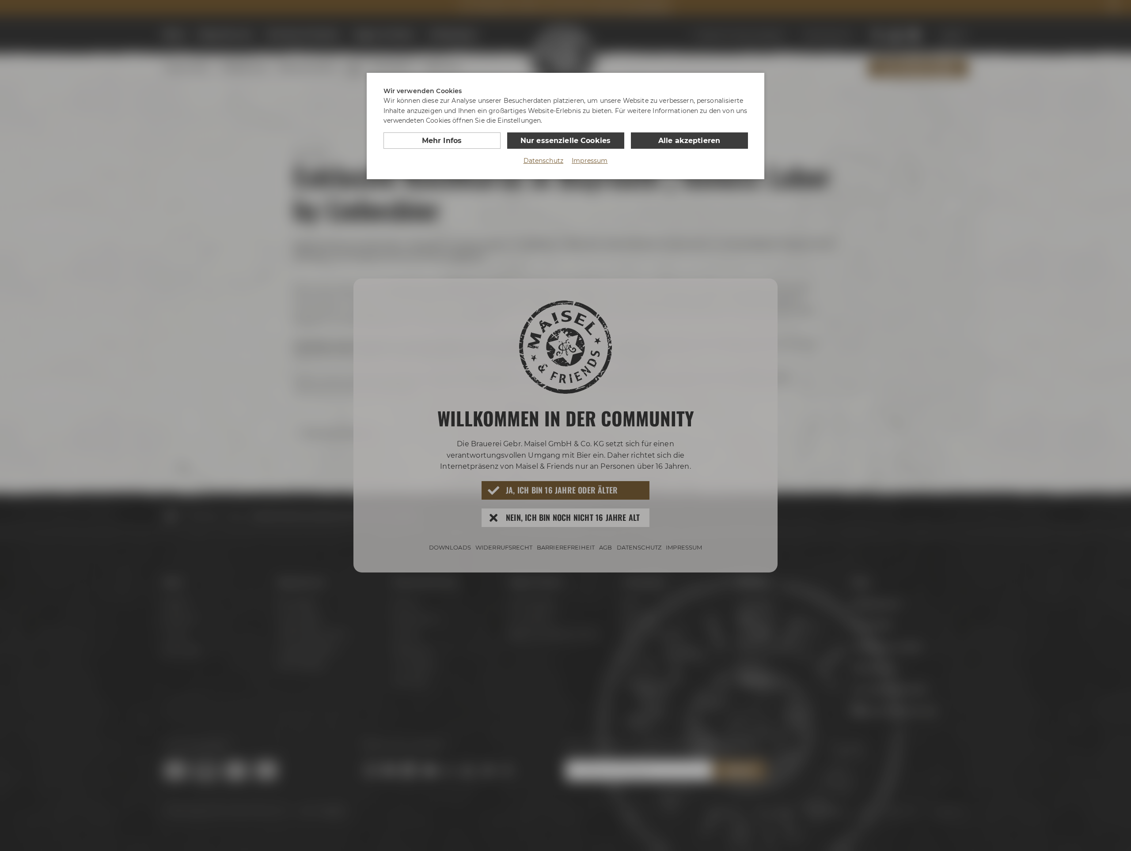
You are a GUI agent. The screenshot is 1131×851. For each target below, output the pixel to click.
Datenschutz (544, 161)
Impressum (589, 161)
